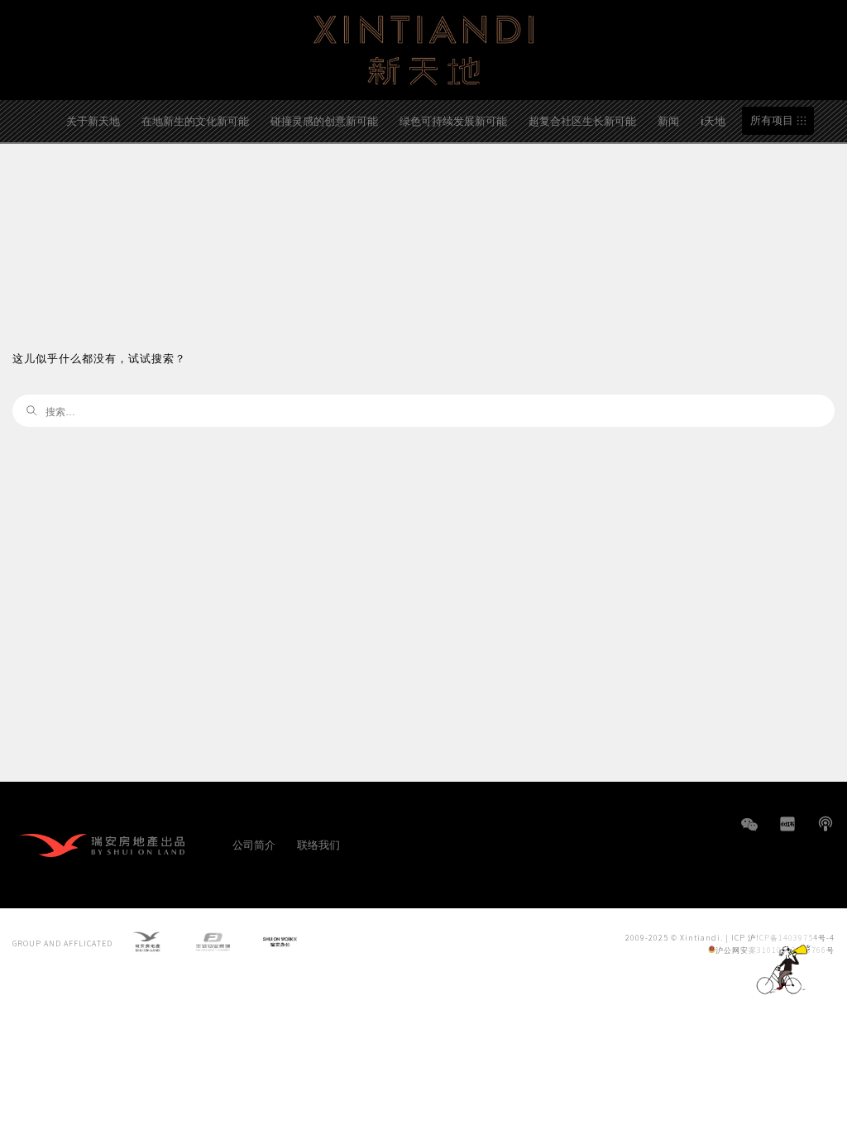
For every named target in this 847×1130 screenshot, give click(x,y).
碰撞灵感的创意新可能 (324, 120)
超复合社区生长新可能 (582, 120)
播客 (825, 824)
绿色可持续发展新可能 (453, 120)
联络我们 (318, 844)
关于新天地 (93, 120)
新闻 (668, 120)
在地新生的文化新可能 (195, 120)
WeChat (749, 832)
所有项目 (771, 120)
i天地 (713, 120)
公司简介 (253, 844)
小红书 (787, 824)
